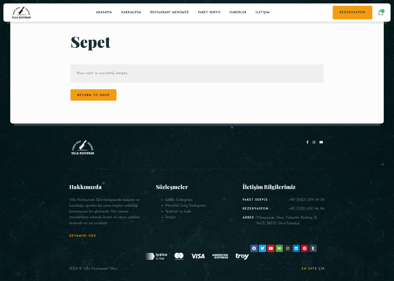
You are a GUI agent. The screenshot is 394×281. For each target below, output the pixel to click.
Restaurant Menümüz (169, 12)
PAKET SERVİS (209, 12)
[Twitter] (262, 248)
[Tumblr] (313, 248)
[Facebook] (308, 142)
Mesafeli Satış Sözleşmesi (185, 205)
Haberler (238, 12)
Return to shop (93, 95)
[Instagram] (315, 142)
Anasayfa (104, 12)
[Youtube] (321, 142)
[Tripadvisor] (279, 248)
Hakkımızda (131, 12)
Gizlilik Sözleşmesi (179, 200)
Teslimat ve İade (178, 211)
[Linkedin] (296, 248)
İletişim (263, 12)
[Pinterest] (304, 248)
